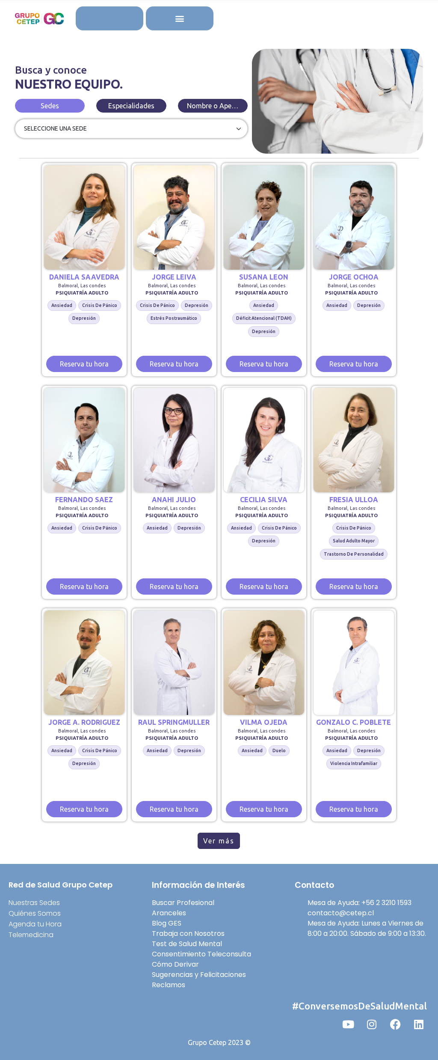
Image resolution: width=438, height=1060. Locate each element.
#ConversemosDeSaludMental (359, 1005)
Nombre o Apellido (216, 106)
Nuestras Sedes (34, 903)
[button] (179, 19)
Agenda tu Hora (35, 924)
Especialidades (131, 106)
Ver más (218, 841)
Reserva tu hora (84, 364)
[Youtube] (348, 1024)
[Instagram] (371, 1024)
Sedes (50, 106)
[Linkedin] (418, 1024)
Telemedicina (31, 935)
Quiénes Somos (35, 913)
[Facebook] (395, 1024)
